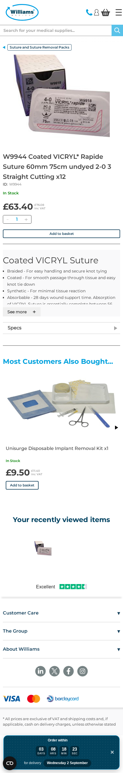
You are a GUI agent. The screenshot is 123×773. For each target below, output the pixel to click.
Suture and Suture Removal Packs (39, 47)
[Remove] (7, 219)
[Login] (96, 12)
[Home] (118, 12)
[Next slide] (116, 428)
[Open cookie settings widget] (10, 763)
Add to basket (61, 233)
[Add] (26, 219)
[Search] (117, 30)
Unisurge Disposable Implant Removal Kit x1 (57, 448)
